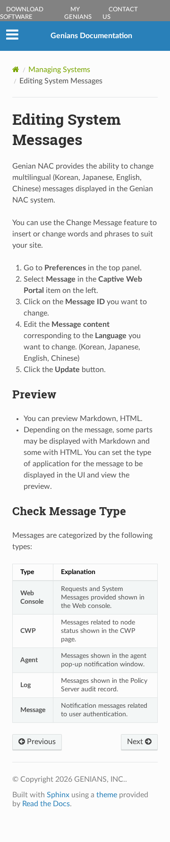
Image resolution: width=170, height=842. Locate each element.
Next (136, 741)
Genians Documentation (91, 36)
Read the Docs (46, 804)
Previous (40, 741)
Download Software (21, 13)
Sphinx (58, 795)
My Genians (78, 13)
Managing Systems (59, 69)
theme (106, 795)
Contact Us (120, 13)
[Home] (15, 69)
